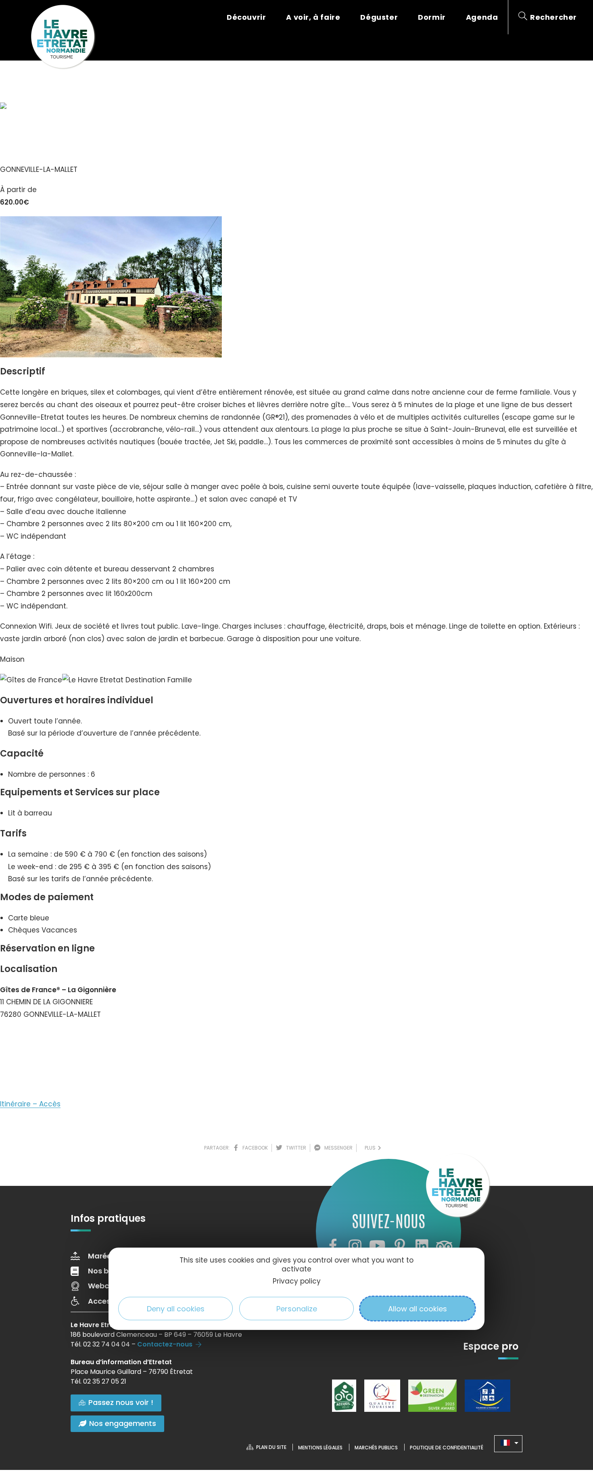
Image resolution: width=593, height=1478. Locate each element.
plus (371, 1147)
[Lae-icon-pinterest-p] (400, 1246)
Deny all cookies (176, 1309)
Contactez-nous (164, 1344)
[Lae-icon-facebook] (332, 1246)
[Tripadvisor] (444, 1246)
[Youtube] (377, 1246)
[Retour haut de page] (571, 1427)
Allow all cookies (417, 1309)
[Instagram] (355, 1246)
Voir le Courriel (33, 1067)
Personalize (296, 1309)
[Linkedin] (422, 1246)
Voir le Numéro (33, 1038)
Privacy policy (297, 1281)
